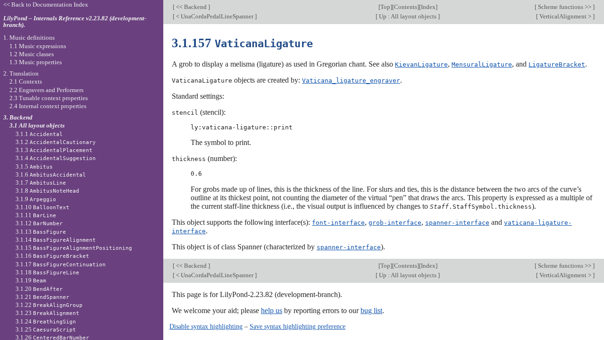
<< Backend (191, 6)
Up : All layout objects (408, 16)
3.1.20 (39, 288)
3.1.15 (74, 247)
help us (271, 310)
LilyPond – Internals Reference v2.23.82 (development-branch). (74, 22)
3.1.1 (39, 133)
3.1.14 (56, 239)
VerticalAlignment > (565, 16)
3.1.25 (46, 329)
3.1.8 (47, 190)
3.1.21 (42, 296)
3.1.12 (39, 223)
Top (385, 6)
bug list (371, 310)
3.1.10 (42, 207)
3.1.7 (41, 182)
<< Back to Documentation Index (45, 4)
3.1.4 (56, 158)
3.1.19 (31, 280)
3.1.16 (52, 255)
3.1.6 (51, 174)
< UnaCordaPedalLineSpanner (215, 16)
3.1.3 (54, 149)
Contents (405, 6)
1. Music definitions (29, 37)
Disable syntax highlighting (206, 326)
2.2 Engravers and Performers (46, 90)
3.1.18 (47, 272)
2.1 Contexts (25, 81)
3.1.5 (34, 166)
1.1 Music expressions (37, 46)
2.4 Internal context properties (47, 106)
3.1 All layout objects (37, 125)
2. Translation (21, 73)
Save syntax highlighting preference (297, 326)
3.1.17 (61, 264)
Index (428, 6)
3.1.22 (49, 304)
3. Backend (18, 117)
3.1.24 (46, 321)
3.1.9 (36, 199)
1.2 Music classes (31, 54)
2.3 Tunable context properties (48, 98)
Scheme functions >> (565, 6)
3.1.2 (56, 141)
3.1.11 (36, 215)
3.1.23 (47, 312)
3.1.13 (41, 231)
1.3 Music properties (35, 62)
